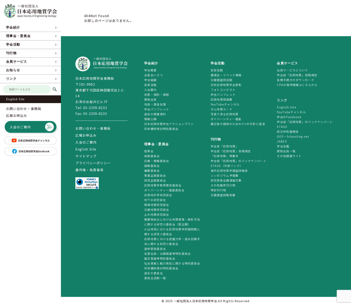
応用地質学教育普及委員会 (162, 185)
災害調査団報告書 (223, 195)
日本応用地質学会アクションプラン (169, 124)
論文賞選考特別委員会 (159, 258)
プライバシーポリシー (92, 162)
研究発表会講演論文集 (226, 180)
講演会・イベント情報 (226, 75)
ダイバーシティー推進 (226, 119)
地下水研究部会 (155, 200)
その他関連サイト (289, 156)
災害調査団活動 (221, 80)
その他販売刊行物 (223, 185)
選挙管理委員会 (155, 249)
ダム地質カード (221, 109)
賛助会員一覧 (286, 151)
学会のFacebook (289, 117)
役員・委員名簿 (155, 104)
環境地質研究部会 (156, 205)
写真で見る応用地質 (225, 114)
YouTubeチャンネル (225, 104)
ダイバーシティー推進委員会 (164, 190)
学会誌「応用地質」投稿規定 (231, 151)
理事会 (149, 151)
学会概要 (150, 70)
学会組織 (150, 80)
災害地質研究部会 (156, 210)
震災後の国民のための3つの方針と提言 (238, 124)
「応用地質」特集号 (225, 156)
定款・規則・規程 (156, 95)
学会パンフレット (156, 109)
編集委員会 (152, 171)
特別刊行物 (218, 190)
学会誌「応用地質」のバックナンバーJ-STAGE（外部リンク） (238, 163)
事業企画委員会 (155, 175)
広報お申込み (16, 115)
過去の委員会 (153, 273)
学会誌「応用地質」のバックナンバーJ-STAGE (305, 124)
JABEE (282, 141)
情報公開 (150, 119)
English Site (15, 99)
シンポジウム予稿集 (225, 175)
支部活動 (150, 85)
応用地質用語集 (221, 99)
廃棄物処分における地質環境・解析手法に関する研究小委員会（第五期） (172, 221)
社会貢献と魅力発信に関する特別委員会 (172, 263)
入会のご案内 (20, 126)
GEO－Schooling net (293, 136)
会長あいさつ (153, 75)
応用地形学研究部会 (158, 195)
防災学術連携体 (288, 132)
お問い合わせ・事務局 (23, 108)
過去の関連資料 (155, 114)
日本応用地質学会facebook (33, 151)
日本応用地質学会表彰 (226, 85)
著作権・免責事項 (89, 169)
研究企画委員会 (155, 180)
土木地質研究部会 (156, 214)
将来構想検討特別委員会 (161, 129)
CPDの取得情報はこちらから (299, 85)
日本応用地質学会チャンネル (34, 140)
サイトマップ (85, 156)
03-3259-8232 (95, 107)
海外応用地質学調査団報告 (229, 171)
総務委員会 (152, 156)
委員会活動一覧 (155, 278)
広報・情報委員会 (156, 161)
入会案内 (150, 90)
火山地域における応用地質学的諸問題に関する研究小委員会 (172, 231)
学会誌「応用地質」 (225, 146)
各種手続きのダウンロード (295, 80)
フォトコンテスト (223, 90)
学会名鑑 (283, 146)
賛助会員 (150, 99)
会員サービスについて (292, 70)
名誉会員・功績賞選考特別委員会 (167, 254)
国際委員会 (152, 166)
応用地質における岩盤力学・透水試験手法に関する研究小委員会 (172, 241)
